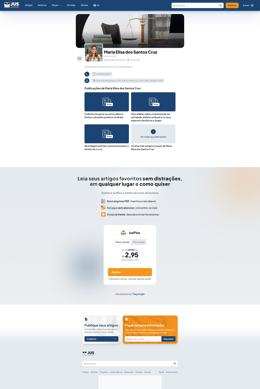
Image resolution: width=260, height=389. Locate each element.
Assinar (116, 272)
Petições (104, 372)
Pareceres (129, 372)
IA (98, 5)
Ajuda (161, 372)
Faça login (139, 294)
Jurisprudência (116, 372)
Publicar (232, 5)
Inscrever (168, 338)
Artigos (28, 5)
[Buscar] (220, 5)
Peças (55, 5)
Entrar (246, 5)
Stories (84, 5)
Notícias (42, 5)
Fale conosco (172, 372)
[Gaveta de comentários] (79, 58)
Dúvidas (71, 5)
